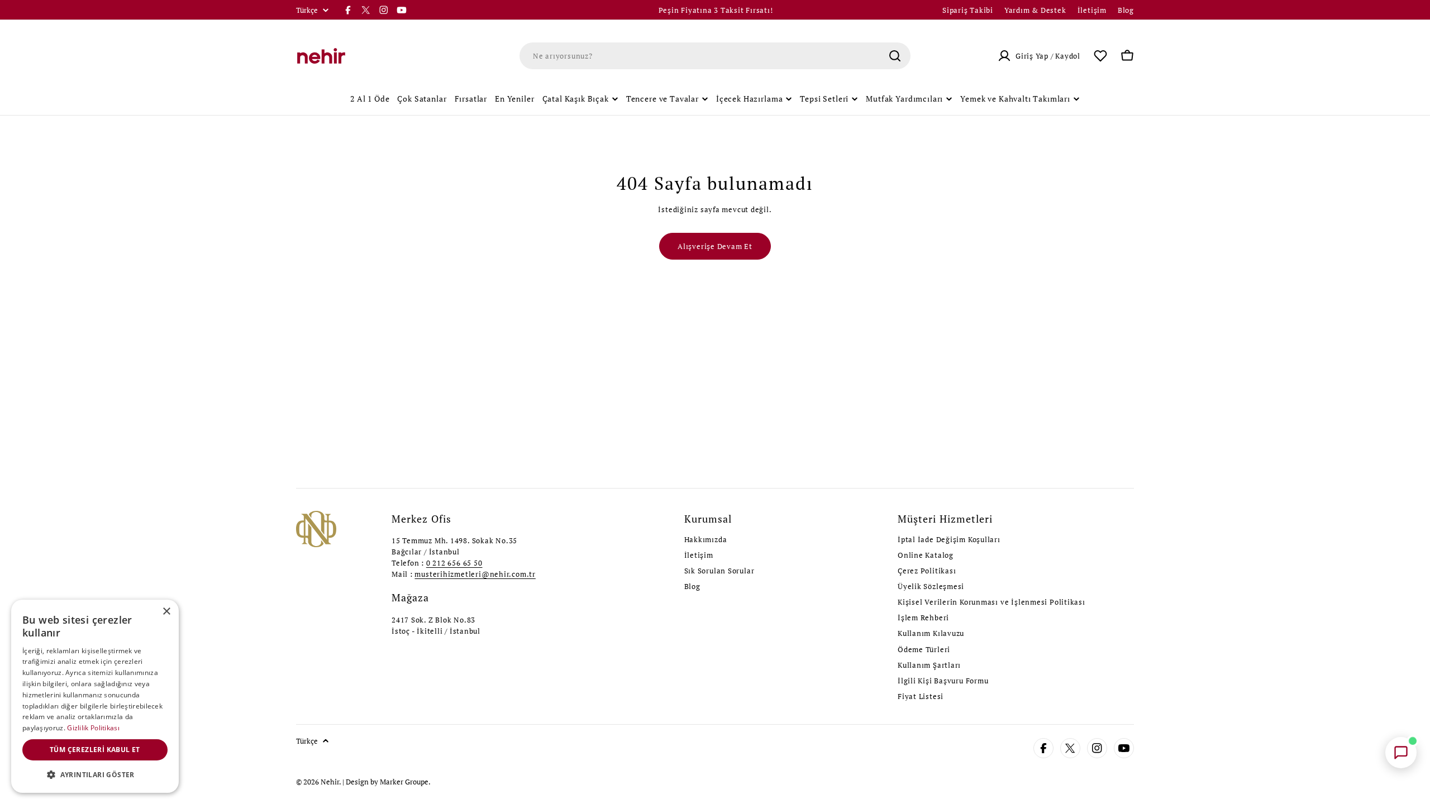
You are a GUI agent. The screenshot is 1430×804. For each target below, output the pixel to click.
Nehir (330, 782)
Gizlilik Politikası (93, 728)
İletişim (1092, 10)
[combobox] (715, 55)
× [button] (166, 611)
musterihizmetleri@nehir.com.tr (474, 574)
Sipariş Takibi (967, 10)
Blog (1126, 10)
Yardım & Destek (1035, 10)
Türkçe (307, 10)
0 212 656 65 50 (454, 563)
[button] (95, 775)
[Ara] (895, 56)
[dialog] (95, 696)
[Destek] (1401, 752)
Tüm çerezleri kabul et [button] (95, 749)
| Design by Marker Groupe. (386, 782)
